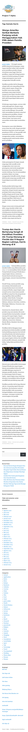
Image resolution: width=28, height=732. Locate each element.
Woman (6, 657)
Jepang (6, 613)
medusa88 (5, 705)
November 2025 (8, 522)
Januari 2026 (7, 518)
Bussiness (6, 585)
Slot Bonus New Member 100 (10, 693)
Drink (5, 591)
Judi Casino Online (7, 677)
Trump (11, 443)
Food (5, 597)
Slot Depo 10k (6, 673)
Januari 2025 (7, 540)
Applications (7, 577)
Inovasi (6, 611)
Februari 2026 (8, 516)
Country (6, 589)
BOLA (5, 581)
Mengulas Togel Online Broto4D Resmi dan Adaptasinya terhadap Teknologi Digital (15, 472)
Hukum (6, 607)
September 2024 (8, 548)
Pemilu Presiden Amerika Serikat (13, 223)
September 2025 (8, 526)
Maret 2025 (7, 536)
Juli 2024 (6, 552)
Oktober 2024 (7, 546)
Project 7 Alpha (9, 16)
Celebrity (6, 587)
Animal (6, 575)
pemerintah (7, 625)
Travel (5, 649)
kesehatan (7, 615)
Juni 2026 (6, 512)
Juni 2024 (6, 554)
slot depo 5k (5, 723)
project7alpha (6, 64)
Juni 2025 (6, 530)
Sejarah (6, 633)
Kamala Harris (15, 442)
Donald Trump (15, 221)
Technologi (7, 647)
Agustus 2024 (7, 550)
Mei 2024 (6, 556)
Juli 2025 (6, 528)
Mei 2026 (6, 514)
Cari (3, 451)
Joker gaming (6, 685)
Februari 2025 (8, 538)
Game (5, 599)
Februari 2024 (8, 562)
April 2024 (6, 558)
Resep (5, 629)
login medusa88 (6, 719)
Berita (9, 221)
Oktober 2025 (7, 524)
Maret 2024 (7, 560)
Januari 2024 (7, 564)
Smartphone (7, 639)
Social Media (7, 641)
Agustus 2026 (7, 510)
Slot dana (5, 681)
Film (5, 595)
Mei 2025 (6, 532)
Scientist (6, 631)
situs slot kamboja (7, 701)
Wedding (6, 653)
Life (5, 617)
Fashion (6, 593)
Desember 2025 (8, 520)
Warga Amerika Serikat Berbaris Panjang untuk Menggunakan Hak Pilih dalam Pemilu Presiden (12, 36)
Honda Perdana (8, 605)
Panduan (6, 623)
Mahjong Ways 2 (7, 689)
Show (5, 637)
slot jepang (5, 697)
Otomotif (6, 621)
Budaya (6, 583)
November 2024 (8, 544)
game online (7, 601)
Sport (5, 643)
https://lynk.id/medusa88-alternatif (12, 715)
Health (5, 603)
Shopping (6, 635)
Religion (6, 627)
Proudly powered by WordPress (17, 729)
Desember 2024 (8, 542)
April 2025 (6, 534)
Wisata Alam (7, 655)
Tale (5, 645)
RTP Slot (4, 669)
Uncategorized (8, 651)
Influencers (7, 609)
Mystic (5, 619)
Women (6, 659)
